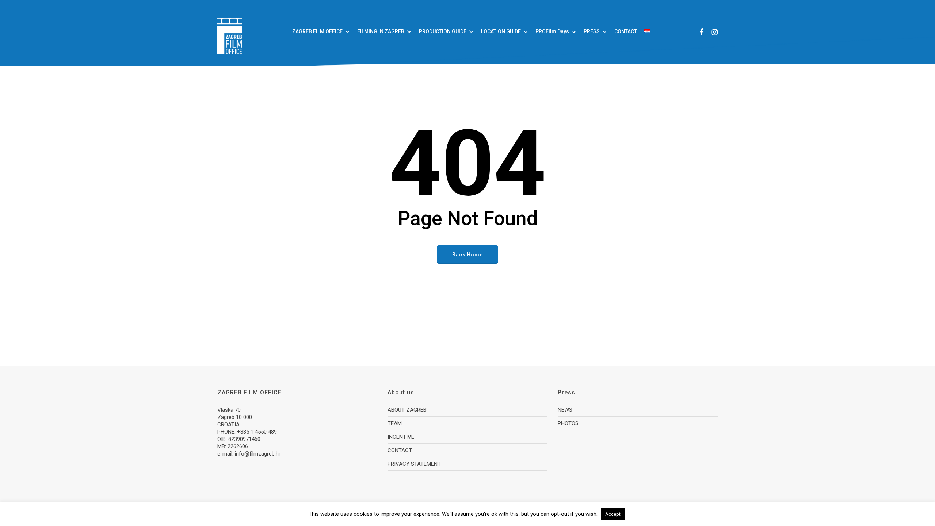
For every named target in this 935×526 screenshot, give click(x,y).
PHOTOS (568, 423)
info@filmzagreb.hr (257, 453)
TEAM (395, 423)
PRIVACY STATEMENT (414, 464)
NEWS (565, 410)
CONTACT (400, 450)
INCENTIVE (401, 437)
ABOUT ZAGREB (407, 410)
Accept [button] (613, 514)
